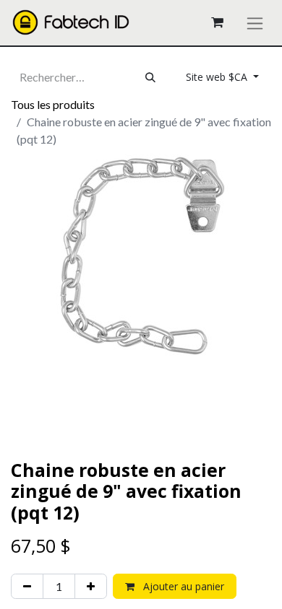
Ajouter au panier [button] (182, 586)
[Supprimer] (27, 586)
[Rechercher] (150, 77)
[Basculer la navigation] (255, 23)
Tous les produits (53, 104)
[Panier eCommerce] (217, 22)
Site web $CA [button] (218, 77)
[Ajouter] (90, 586)
